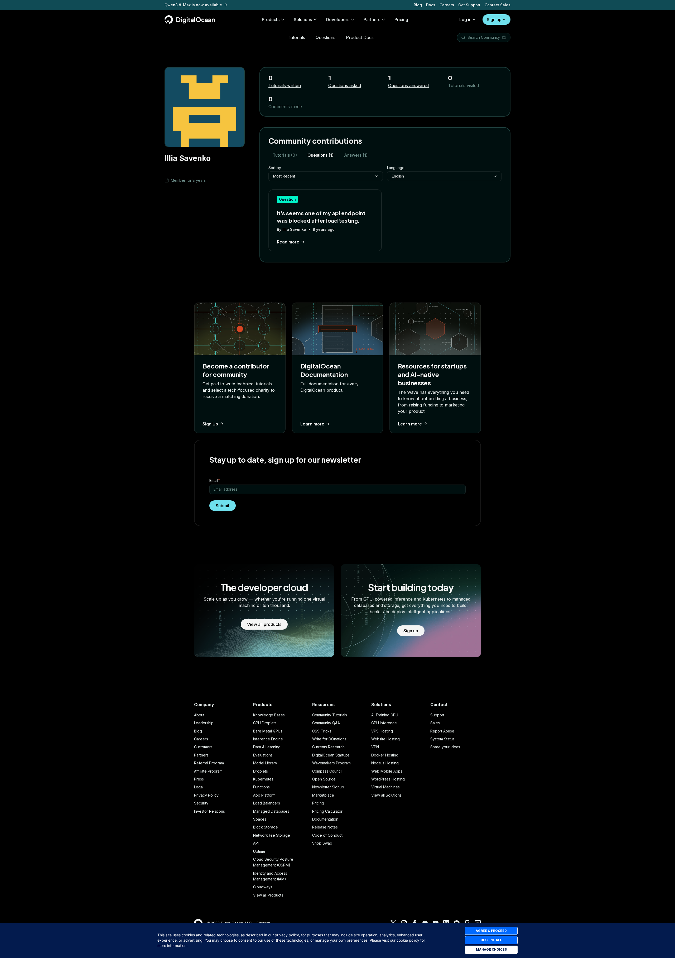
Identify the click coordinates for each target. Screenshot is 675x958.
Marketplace (323, 795)
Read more (288, 242)
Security (201, 803)
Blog (418, 5)
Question (287, 199)
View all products (264, 624)
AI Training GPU (384, 715)
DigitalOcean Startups (331, 755)
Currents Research (328, 747)
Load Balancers (266, 803)
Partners (201, 755)
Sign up (494, 19)
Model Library (265, 763)
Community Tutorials (329, 715)
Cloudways (262, 887)
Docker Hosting (384, 755)
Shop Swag (322, 843)
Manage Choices (491, 949)
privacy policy (287, 935)
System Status (442, 739)
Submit (222, 505)
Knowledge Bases (269, 715)
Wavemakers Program (331, 763)
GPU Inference (384, 723)
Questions (325, 37)
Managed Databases (271, 811)
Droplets (260, 771)
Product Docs (360, 37)
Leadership (204, 723)
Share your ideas (445, 747)
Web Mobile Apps (386, 771)
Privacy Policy (206, 795)
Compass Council (327, 771)
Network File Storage (271, 835)
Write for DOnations (329, 739)
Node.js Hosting (385, 763)
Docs (430, 5)
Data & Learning (267, 747)
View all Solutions (386, 795)
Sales (435, 723)
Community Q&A (326, 723)
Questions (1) (320, 155)
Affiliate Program (208, 771)
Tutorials (296, 37)
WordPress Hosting (388, 779)
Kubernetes (263, 779)
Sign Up (210, 424)
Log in (465, 19)
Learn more (312, 424)
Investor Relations (209, 811)
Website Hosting (385, 739)
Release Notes (325, 827)
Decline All (491, 940)
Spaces (259, 819)
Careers (447, 5)
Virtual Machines (385, 787)
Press (199, 779)
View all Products (268, 895)
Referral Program (209, 763)
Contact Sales (497, 5)
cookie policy (408, 940)
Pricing (318, 803)
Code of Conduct (327, 835)
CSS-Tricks (321, 731)
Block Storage (265, 827)
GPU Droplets (265, 723)
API (256, 843)
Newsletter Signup (328, 787)
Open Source (324, 779)
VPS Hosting (382, 731)
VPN (375, 747)
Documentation (325, 819)
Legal (199, 787)
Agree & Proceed (491, 931)
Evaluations (263, 755)
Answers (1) (356, 155)
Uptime (259, 851)
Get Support (469, 5)
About (199, 715)
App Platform (264, 795)
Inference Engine (268, 739)
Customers (203, 747)
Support (437, 715)
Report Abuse (442, 731)
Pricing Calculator (327, 811)
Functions (261, 787)
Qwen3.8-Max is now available (193, 5)
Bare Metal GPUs (267, 731)
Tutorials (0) (285, 155)
